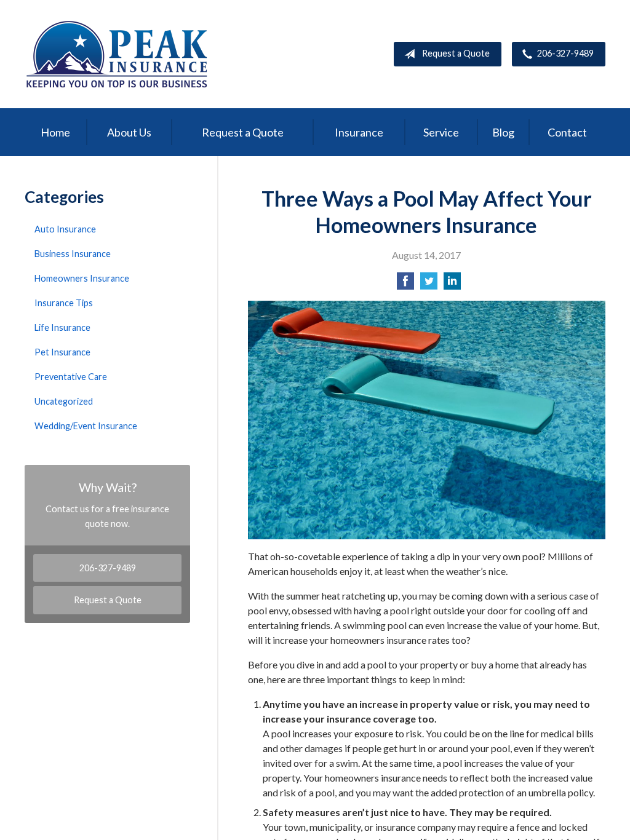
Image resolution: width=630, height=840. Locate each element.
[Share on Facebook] (405, 284)
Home (55, 132)
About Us (129, 132)
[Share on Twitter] (428, 284)
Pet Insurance (62, 352)
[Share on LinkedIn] (452, 284)
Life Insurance (62, 327)
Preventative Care (70, 376)
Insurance (359, 132)
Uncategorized (63, 401)
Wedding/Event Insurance (85, 426)
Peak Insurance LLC (117, 54)
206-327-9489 (565, 53)
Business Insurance (72, 253)
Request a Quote (456, 53)
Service (441, 132)
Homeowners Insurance (81, 278)
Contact (567, 132)
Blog (503, 132)
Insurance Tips (63, 303)
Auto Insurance (65, 229)
